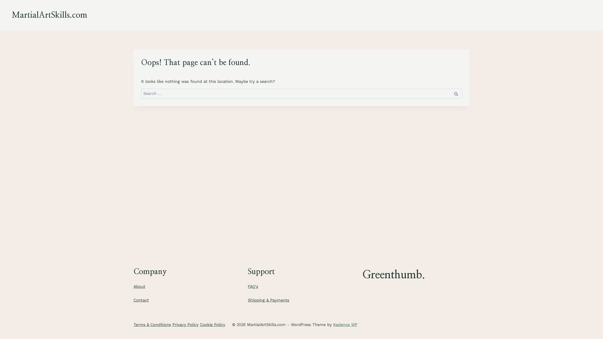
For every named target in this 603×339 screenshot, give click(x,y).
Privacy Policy (185, 324)
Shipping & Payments (268, 300)
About (139, 286)
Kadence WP (345, 324)
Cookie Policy (212, 324)
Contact (141, 300)
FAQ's (253, 286)
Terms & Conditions (152, 324)
